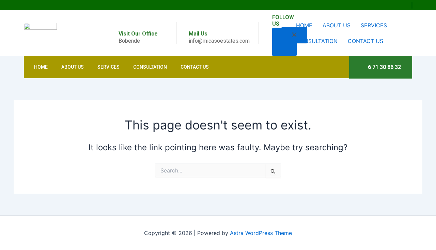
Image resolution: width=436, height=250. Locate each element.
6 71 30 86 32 (384, 67)
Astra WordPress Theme (261, 233)
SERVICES (374, 25)
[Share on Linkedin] (284, 48)
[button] (405, 5)
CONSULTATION (317, 41)
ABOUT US (337, 25)
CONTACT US (365, 41)
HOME (304, 25)
